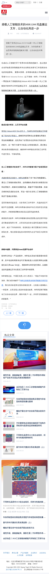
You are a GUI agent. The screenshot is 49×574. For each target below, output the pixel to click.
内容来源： (4, 304)
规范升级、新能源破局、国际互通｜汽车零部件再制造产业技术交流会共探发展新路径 (24, 376)
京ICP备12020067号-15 (14, 569)
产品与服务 (24, 553)
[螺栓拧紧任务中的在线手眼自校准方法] (9, 414)
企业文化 (42, 553)
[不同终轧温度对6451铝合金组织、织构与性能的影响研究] (9, 438)
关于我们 (6, 553)
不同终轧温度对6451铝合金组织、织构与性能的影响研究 (30, 436)
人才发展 (20, 555)
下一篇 (21, 313)
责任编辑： (4, 306)
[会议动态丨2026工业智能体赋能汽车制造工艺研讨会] (9, 390)
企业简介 (34, 553)
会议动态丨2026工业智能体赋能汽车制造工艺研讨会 (30, 388)
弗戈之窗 (15, 553)
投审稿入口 (6, 6)
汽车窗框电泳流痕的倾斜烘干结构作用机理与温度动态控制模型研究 (30, 424)
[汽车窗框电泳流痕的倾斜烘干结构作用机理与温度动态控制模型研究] (9, 426)
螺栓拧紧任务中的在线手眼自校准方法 (30, 412)
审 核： (4, 308)
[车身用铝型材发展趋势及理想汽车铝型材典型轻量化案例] (9, 402)
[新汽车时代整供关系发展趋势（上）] (9, 450)
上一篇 (8, 313)
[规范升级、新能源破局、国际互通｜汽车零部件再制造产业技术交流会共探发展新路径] (24, 355)
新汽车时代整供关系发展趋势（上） (30, 447)
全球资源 (29, 555)
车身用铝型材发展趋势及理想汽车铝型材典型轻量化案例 (30, 400)
